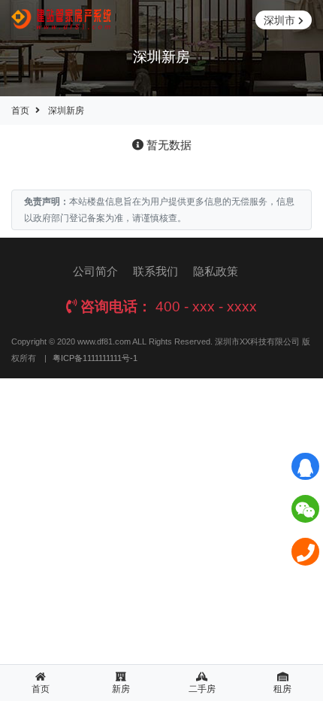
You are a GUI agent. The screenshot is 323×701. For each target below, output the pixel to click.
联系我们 (155, 271)
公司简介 (95, 271)
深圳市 (279, 20)
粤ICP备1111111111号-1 (95, 358)
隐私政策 (215, 271)
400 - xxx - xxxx (206, 306)
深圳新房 (66, 110)
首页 (20, 110)
